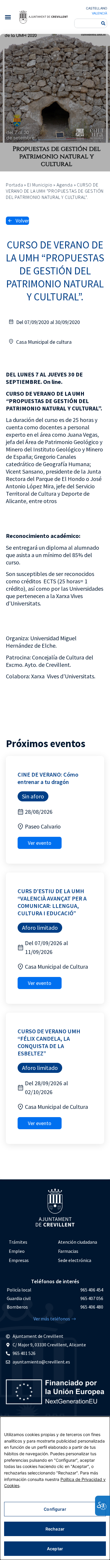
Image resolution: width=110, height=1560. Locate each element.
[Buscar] (103, 23)
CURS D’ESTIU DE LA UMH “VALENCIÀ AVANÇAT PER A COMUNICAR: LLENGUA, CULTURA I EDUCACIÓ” (52, 902)
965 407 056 (91, 1298)
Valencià (99, 13)
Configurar (55, 1509)
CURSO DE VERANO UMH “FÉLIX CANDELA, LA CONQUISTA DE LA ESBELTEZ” (49, 1042)
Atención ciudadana (77, 1242)
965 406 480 (91, 1307)
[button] (8, 17)
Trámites (18, 1242)
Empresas (19, 1260)
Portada (14, 185)
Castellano (96, 8)
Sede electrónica (74, 1260)
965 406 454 (91, 1290)
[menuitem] (30, 1242)
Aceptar (55, 1548)
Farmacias (68, 1251)
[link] (43, 17)
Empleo (17, 1251)
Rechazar (55, 1528)
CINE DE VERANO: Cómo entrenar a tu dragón (48, 778)
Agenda (65, 185)
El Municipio (40, 185)
